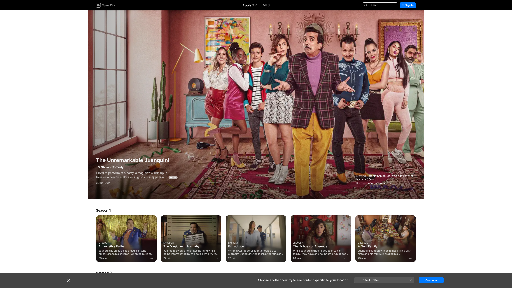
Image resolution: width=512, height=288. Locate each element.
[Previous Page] (92, 238)
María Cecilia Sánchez (400, 175)
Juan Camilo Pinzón (379, 183)
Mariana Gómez (365, 179)
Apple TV (249, 5)
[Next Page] (420, 238)
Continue (431, 280)
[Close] (68, 280)
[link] (104, 273)
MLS (266, 5)
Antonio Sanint (376, 175)
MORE (173, 177)
